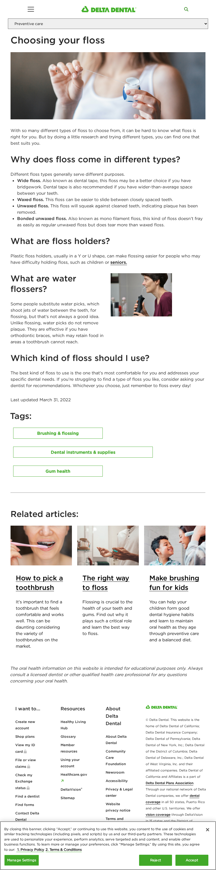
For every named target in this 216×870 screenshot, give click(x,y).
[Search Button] (186, 9)
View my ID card (25, 748)
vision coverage (158, 815)
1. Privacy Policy (30, 849)
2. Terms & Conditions (64, 849)
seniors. (118, 262)
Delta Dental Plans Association (169, 783)
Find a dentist (27, 796)
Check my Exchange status (23, 781)
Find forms (24, 805)
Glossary (68, 736)
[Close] (207, 829)
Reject (155, 860)
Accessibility (117, 781)
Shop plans (25, 736)
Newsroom (115, 772)
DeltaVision (71, 789)
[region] (108, 845)
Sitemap (68, 798)
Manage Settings (21, 860)
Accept (192, 860)
